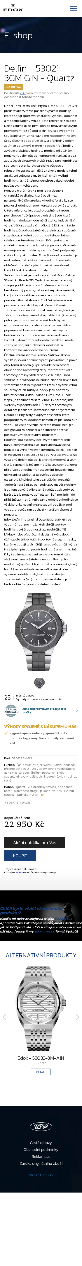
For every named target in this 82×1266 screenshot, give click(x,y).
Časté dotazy (41, 1143)
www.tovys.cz (44, 931)
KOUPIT (20, 855)
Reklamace (41, 1156)
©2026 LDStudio (41, 1175)
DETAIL (40, 1072)
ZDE (23, 92)
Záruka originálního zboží (41, 1163)
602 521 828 (63, 918)
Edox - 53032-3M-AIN (40, 1058)
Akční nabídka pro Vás (34, 842)
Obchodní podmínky (41, 1149)
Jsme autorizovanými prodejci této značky (35, 710)
